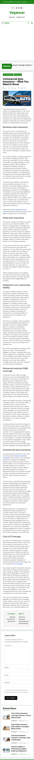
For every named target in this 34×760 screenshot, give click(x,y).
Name (7, 667)
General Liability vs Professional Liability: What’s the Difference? (19, 749)
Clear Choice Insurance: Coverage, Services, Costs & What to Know (21, 715)
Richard (15, 721)
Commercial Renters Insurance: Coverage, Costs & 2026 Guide (15, 1)
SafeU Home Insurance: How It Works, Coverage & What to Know (20, 727)
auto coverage (17, 564)
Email (7, 675)
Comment (8, 646)
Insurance (17, 75)
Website (7, 683)
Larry (6, 88)
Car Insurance (8, 75)
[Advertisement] (17, 43)
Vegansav (17, 13)
